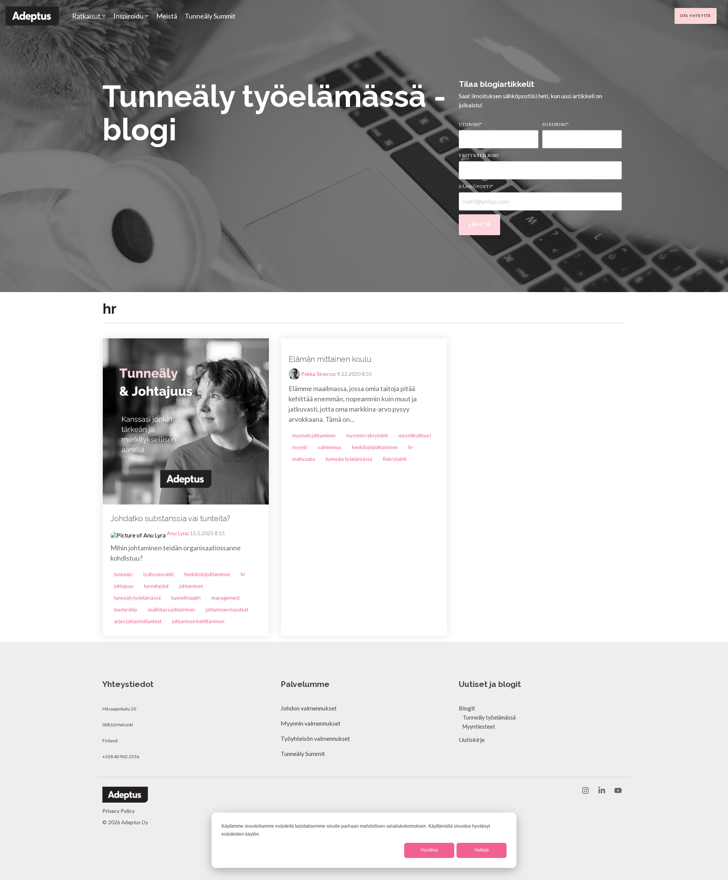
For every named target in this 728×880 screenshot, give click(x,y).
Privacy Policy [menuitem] (118, 811)
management (225, 598)
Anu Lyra (177, 533)
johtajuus (123, 586)
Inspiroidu (128, 16)
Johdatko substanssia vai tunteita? (170, 518)
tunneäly (123, 574)
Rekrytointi (394, 459)
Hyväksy (429, 850)
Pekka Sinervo (317, 374)
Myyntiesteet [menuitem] (479, 726)
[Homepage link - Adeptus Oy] (125, 798)
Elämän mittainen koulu (330, 359)
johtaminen (191, 586)
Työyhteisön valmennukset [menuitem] (315, 738)
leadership (125, 610)
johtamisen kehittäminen (198, 621)
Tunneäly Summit (210, 16)
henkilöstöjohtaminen (207, 574)
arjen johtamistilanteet (138, 621)
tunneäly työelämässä (137, 598)
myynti (299, 447)
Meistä (166, 16)
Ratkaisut (86, 16)
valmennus (329, 447)
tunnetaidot (156, 586)
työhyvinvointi (158, 574)
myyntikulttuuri (415, 435)
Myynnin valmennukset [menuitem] (310, 723)
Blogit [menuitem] (467, 708)
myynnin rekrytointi (367, 435)
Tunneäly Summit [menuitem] (303, 753)
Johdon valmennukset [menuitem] (309, 708)
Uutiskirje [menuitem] (472, 739)
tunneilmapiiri (186, 598)
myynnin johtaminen (314, 435)
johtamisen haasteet (227, 610)
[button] (586, 790)
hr (243, 574)
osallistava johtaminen (171, 610)
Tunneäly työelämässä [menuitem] (489, 717)
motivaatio (303, 459)
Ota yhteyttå (695, 15)
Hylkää (481, 850)
